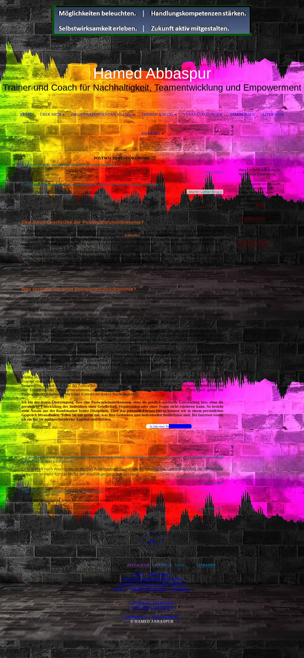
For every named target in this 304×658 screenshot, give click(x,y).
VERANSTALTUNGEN (202, 114)
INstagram (139, 564)
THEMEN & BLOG (157, 114)
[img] (152, 23)
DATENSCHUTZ (165, 616)
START (26, 114)
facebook (162, 564)
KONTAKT (151, 133)
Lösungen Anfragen (152, 607)
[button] (152, 541)
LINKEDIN (206, 564)
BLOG (119, 589)
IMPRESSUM (136, 616)
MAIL (260, 205)
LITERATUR (273, 114)
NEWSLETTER (251, 219)
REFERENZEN (242, 114)
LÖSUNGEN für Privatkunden (152, 579)
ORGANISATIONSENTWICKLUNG (101, 114)
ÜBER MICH (50, 114)
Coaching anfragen (152, 602)
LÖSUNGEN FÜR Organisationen (152, 584)
